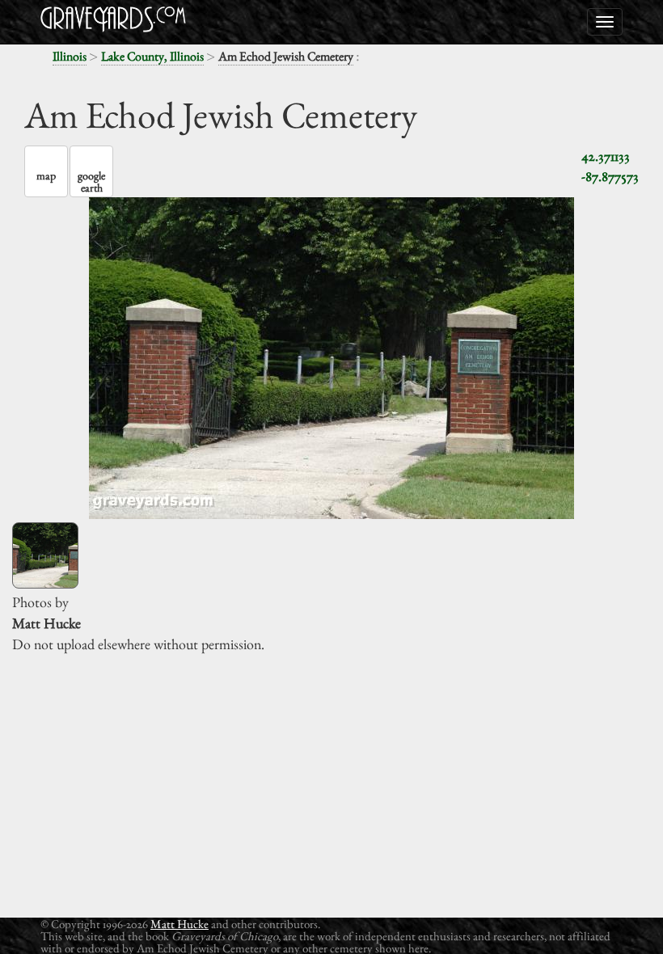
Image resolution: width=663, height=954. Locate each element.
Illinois (70, 56)
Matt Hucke (179, 923)
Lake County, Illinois (152, 56)
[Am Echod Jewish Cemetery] (45, 555)
